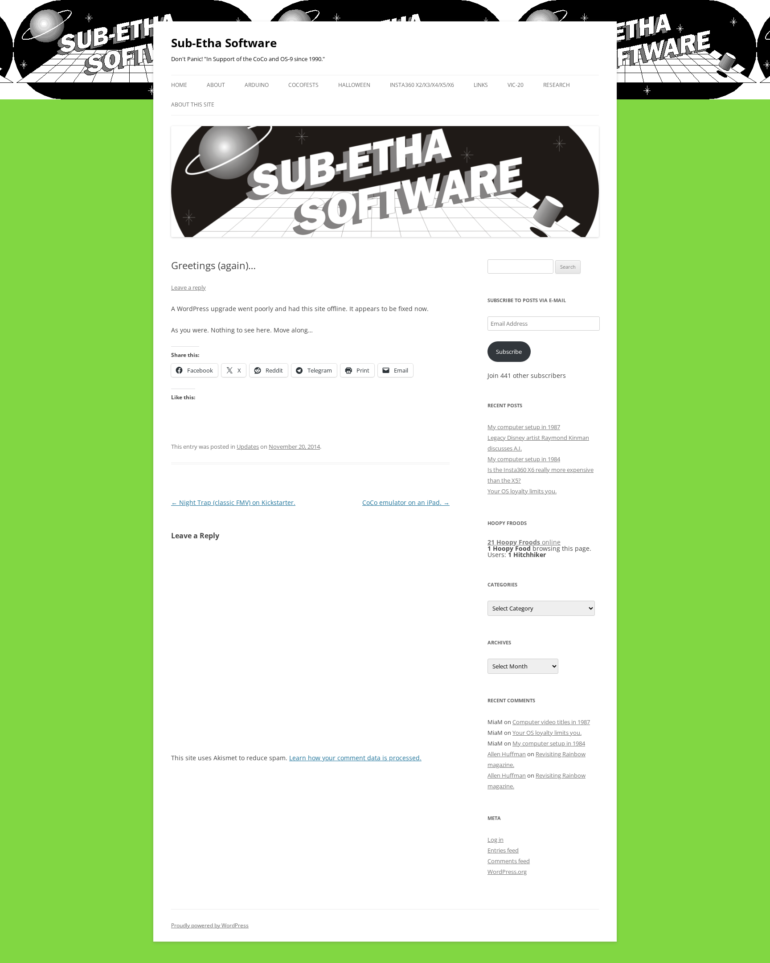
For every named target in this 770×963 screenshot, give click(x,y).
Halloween (354, 85)
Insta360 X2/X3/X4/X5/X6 (422, 85)
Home (179, 85)
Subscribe (509, 352)
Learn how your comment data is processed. (355, 758)
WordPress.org (507, 872)
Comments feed (508, 861)
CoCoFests (303, 85)
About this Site (192, 104)
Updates (248, 447)
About (216, 85)
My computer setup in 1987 (523, 427)
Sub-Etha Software (224, 43)
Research (556, 85)
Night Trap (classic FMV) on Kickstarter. (233, 502)
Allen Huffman (506, 754)
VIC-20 (516, 85)
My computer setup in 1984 (523, 459)
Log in (495, 840)
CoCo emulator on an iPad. (406, 502)
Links (481, 85)
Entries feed (503, 850)
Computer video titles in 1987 (551, 722)
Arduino (257, 85)
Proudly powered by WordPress (210, 925)
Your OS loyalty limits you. (522, 491)
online (524, 542)
